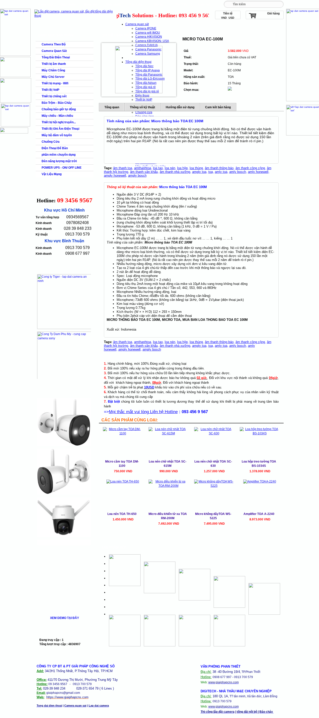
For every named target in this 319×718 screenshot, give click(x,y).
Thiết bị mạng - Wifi (55, 83)
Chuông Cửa (51, 141)
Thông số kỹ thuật (142, 107)
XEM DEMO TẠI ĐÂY (64, 618)
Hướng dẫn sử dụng (180, 107)
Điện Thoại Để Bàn (55, 148)
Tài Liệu (136, 4)
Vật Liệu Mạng (52, 174)
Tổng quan (111, 107)
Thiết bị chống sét (54, 96)
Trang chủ (45, 4)
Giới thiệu (68, 4)
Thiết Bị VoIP (50, 90)
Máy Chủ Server (53, 77)
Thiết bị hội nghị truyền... (59, 122)
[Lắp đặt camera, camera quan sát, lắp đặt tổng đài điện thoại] (74, 15)
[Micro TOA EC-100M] (138, 69)
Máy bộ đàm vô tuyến (57, 135)
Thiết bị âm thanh (54, 64)
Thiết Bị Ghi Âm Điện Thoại (60, 128)
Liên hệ (204, 4)
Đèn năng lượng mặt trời (59, 161)
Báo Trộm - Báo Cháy (57, 103)
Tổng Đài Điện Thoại (56, 57)
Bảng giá (90, 4)
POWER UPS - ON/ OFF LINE (61, 167)
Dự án (158, 4)
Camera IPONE (145, 28)
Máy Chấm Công (53, 70)
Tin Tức (181, 4)
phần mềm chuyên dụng (59, 154)
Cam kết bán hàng (218, 107)
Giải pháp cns (113, 5)
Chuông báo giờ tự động (59, 109)
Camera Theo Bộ (54, 44)
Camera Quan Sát (54, 51)
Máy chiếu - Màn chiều (57, 116)
